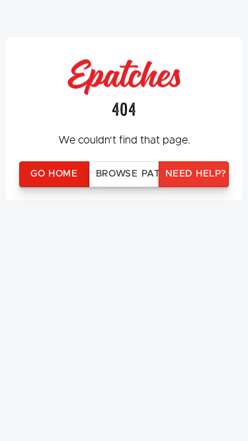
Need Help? (195, 174)
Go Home (54, 174)
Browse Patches (127, 174)
